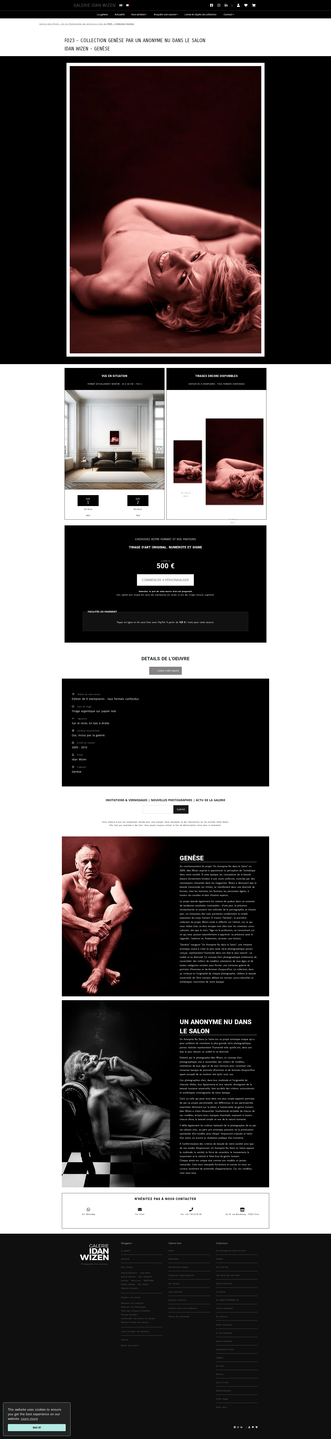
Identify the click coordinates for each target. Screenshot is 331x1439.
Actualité (120, 14)
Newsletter (174, 1258)
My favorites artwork (178, 1267)
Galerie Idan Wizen (95, 4)
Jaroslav (124, 1280)
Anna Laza (136, 1280)
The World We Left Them (228, 1275)
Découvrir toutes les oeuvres (134, 1322)
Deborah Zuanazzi (129, 1288)
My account (174, 1283)
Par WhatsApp (88, 1214)
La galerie (102, 14)
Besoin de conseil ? (130, 1345)
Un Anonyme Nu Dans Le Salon (170, 40)
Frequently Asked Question (181, 1275)
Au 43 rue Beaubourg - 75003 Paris (242, 1214)
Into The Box (222, 1267)
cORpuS (219, 1357)
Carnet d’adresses (224, 1308)
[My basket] (253, 5)
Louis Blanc (145, 1272)
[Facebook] (212, 5)
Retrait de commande (179, 1316)
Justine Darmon (128, 1276)
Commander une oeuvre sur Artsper (138, 1318)
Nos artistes (138, 14)
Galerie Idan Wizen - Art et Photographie (60, 24)
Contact (228, 14)
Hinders (219, 1258)
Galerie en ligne (94, 24)
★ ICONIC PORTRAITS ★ (227, 1300)
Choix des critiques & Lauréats (135, 1310)
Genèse (102, 48)
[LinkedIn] (228, 5)
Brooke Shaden (128, 1284)
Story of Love (222, 1382)
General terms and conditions (183, 1308)
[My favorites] (245, 5)
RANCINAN (148, 1280)
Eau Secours (222, 1316)
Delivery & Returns (177, 1300)
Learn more (29, 1419)
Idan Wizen (143, 1284)
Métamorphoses (223, 1390)
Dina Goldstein (145, 1276)
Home (171, 1250)
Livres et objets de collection (200, 14)
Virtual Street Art (224, 1283)
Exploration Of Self (225, 1349)
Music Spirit (221, 1407)
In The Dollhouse (224, 1333)
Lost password (175, 1291)
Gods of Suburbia (224, 1341)
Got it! (37, 1427)
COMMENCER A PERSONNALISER (165, 580)
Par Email (139, 1214)
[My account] (238, 5)
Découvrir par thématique (133, 1307)
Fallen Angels (222, 1398)
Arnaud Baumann (129, 1272)
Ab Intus (220, 1365)
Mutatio (219, 1374)
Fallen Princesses (224, 1324)
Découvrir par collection (132, 1303)
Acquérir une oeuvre (165, 14)
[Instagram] (218, 5)
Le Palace (220, 1291)
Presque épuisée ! (129, 1314)
